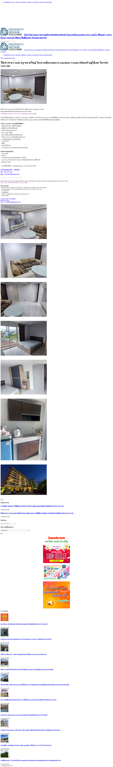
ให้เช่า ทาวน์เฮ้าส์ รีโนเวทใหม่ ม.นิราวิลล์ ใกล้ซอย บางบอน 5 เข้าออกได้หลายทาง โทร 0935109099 (27, 669)
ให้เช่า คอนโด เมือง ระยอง (8, 58)
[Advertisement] (56, 15)
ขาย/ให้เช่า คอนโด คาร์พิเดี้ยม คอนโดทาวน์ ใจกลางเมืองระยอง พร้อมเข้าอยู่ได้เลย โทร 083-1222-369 (32, 506)
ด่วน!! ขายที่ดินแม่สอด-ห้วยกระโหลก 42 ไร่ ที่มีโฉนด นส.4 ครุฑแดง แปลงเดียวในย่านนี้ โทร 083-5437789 (28, 699)
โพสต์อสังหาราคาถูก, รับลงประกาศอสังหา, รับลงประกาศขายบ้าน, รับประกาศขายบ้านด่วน (28, 2)
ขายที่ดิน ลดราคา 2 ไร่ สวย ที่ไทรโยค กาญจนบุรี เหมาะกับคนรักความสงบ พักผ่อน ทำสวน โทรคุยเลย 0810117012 (31, 760)
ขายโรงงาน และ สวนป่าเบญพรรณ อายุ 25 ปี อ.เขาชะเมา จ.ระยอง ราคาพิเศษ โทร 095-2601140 (26, 639)
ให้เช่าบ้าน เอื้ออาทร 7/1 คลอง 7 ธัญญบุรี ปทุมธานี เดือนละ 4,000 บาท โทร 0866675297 (24, 654)
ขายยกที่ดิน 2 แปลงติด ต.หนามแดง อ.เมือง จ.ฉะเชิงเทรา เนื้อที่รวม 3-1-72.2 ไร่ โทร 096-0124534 (26, 745)
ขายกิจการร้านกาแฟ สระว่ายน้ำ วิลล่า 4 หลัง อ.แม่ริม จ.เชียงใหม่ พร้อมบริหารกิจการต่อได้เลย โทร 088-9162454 (30, 730)
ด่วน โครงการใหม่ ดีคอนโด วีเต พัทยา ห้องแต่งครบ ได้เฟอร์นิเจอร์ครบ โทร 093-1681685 (24, 624)
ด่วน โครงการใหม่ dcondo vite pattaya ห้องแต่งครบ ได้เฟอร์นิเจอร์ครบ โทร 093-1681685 (24, 715)
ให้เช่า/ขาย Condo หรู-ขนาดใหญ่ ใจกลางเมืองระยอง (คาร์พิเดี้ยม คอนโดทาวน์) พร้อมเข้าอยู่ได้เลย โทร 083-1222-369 (37, 513)
